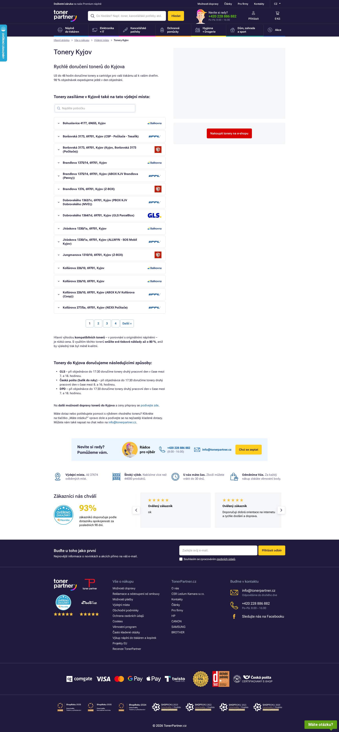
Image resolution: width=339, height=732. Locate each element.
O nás (175, 588)
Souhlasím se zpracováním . (210, 559)
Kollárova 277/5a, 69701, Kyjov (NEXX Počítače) (95, 307)
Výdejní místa (101, 40)
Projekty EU (120, 643)
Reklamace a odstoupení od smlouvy (136, 594)
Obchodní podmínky (126, 610)
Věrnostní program (125, 627)
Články (228, 3)
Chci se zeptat (248, 449)
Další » (127, 323)
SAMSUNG (178, 627)
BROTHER (177, 632)
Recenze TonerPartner (127, 649)
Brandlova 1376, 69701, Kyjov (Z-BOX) (89, 189)
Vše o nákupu (81, 40)
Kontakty (259, 3)
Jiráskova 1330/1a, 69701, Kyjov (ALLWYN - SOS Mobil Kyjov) (100, 241)
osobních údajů (226, 559)
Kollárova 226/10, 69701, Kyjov (83, 268)
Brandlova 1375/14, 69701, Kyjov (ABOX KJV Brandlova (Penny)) (100, 176)
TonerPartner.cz (183, 581)
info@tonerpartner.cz (122, 422)
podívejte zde (150, 405)
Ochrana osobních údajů (128, 616)
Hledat (175, 16)
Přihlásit (253, 18)
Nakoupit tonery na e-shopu (229, 133)
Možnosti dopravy (208, 3)
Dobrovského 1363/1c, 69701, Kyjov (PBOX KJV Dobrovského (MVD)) (95, 202)
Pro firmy (243, 3)
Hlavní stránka (61, 40)
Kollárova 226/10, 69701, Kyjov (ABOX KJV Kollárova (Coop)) (99, 294)
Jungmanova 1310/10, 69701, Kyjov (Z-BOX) (93, 255)
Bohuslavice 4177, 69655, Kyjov (84, 123)
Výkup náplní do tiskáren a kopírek (134, 638)
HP (173, 616)
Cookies (118, 621)
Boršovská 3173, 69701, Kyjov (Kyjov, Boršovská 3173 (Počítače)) (99, 149)
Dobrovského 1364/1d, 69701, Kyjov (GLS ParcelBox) (98, 215)
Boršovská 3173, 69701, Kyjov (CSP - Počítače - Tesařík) (101, 136)
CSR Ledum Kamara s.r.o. (187, 594)
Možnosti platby (123, 599)
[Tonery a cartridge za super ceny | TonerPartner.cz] (65, 16)
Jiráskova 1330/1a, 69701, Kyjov (85, 228)
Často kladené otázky (126, 632)
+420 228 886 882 (222, 16)
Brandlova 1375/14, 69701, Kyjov (85, 162)
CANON (176, 621)
